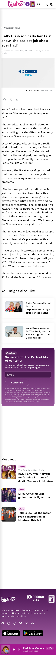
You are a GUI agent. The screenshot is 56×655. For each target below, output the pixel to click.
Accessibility (23, 613)
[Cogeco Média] (35, 600)
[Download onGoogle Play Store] (33, 633)
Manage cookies (8, 613)
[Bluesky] (20, 623)
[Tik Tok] (14, 623)
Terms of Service (28, 401)
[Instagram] (8, 623)
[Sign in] (52, 4)
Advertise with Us (18, 616)
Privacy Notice (17, 396)
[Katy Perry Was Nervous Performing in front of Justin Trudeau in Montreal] (8, 472)
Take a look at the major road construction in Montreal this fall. (34, 516)
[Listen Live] (27, 4)
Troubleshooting (42, 610)
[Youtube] (32, 623)
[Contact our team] (38, 4)
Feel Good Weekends (34, 648)
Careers (5, 616)
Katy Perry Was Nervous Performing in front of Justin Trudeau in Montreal (36, 477)
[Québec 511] (52, 601)
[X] (26, 623)
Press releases (38, 613)
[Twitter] (11, 99)
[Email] (17, 99)
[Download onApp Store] (10, 633)
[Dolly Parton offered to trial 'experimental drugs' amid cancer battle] (14, 306)
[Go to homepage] (16, 5)
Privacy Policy (15, 401)
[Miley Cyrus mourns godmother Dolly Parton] (8, 495)
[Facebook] (4, 99)
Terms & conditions (10, 610)
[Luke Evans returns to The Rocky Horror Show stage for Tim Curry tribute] (14, 331)
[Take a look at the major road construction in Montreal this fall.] (8, 514)
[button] (14, 649)
